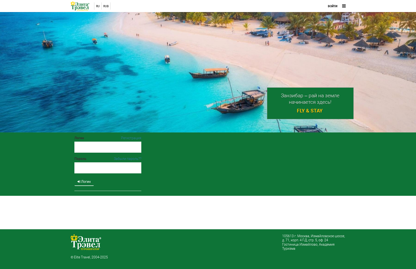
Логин (79, 138)
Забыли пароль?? (127, 159)
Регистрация (131, 138)
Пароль (80, 159)
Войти (332, 6)
